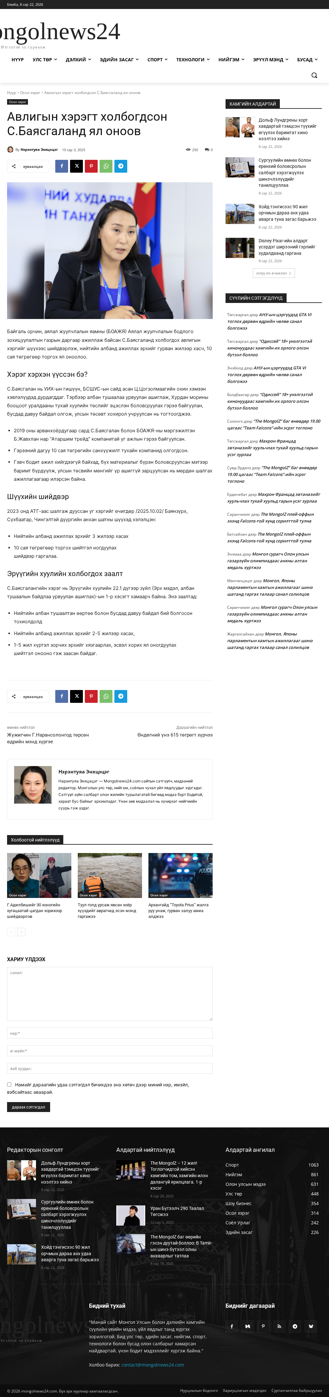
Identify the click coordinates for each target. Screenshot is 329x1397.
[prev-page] (11, 932)
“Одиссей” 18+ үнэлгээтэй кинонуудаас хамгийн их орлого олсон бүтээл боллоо (269, 348)
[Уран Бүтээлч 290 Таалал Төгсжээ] (130, 1215)
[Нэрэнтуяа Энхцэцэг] (11, 149)
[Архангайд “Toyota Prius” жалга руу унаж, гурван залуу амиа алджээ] (180, 875)
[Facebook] (61, 166)
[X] (76, 166)
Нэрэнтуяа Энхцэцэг (39, 149)
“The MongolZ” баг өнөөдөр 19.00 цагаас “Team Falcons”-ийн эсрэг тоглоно (272, 474)
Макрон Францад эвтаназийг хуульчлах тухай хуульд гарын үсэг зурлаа (272, 447)
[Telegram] (120, 166)
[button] (314, 75)
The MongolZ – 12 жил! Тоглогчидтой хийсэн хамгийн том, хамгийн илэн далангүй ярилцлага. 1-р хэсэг (179, 1175)
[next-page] (21, 932)
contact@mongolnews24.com (152, 1365)
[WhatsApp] (106, 166)
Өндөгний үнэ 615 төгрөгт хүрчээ (175, 735)
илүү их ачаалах (271, 273)
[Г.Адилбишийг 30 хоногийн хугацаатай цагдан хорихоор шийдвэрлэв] (39, 875)
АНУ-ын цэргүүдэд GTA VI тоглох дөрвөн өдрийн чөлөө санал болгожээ (269, 321)
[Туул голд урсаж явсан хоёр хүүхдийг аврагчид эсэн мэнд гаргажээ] (110, 875)
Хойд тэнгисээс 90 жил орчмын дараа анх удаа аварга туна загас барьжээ (287, 213)
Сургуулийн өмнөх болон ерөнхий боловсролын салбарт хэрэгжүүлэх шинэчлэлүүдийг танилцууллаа (285, 173)
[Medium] (247, 1326)
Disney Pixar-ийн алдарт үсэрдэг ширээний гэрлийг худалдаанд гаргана (287, 247)
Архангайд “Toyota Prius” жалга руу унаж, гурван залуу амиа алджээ (178, 910)
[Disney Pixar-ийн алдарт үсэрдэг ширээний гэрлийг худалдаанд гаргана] (240, 248)
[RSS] (279, 1326)
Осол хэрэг (30, 92)
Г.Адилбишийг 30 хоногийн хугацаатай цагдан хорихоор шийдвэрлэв (34, 910)
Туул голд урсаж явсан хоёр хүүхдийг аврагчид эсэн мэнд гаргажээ (107, 910)
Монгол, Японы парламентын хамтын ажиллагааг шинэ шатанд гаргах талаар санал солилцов (270, 587)
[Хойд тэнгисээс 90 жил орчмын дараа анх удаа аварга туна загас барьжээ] (240, 214)
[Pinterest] (91, 166)
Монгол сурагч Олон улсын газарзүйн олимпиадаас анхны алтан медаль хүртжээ (267, 560)
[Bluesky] (311, 1326)
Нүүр (11, 92)
